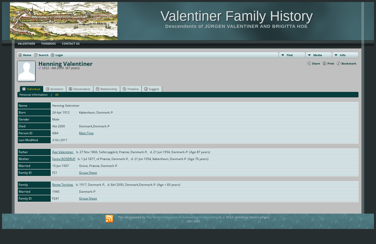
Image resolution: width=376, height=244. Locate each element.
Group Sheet (88, 172)
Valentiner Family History (236, 15)
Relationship (109, 89)
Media (317, 55)
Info (343, 55)
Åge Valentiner (62, 152)
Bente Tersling (62, 184)
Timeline (133, 89)
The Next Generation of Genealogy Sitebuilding (182, 217)
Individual (33, 89)
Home (27, 55)
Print (330, 63)
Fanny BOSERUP (63, 159)
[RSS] (109, 219)
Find (290, 55)
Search (43, 55)
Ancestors (56, 89)
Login (59, 55)
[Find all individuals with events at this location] (111, 112)
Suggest (154, 89)
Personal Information (33, 94)
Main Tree (86, 133)
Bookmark (348, 63)
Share (316, 63)
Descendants (81, 89)
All (57, 94)
